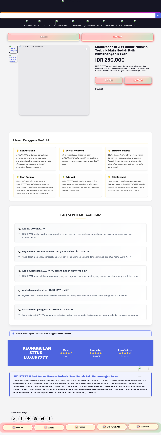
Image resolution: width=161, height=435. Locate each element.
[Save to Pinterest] (35, 418)
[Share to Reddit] (42, 418)
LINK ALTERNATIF (113, 427)
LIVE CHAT (145, 428)
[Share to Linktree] (28, 418)
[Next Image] (87, 81)
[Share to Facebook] (21, 418)
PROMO (19, 427)
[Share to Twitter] (14, 418)
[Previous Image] (21, 81)
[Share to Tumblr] (50, 418)
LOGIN (43, 36)
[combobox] (78, 15)
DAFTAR (117, 36)
